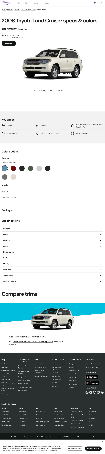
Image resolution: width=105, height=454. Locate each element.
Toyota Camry (5, 422)
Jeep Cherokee (59, 425)
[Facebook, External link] (90, 392)
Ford (37, 408)
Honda (21, 408)
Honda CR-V (23, 411)
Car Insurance (56, 379)
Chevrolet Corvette (77, 411)
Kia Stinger (92, 418)
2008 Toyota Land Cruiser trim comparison (33, 341)
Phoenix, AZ (72, 374)
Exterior (5, 158)
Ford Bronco (40, 415)
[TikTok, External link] (87, 392)
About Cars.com (16, 437)
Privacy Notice (18, 446)
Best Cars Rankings (24, 380)
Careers (52, 437)
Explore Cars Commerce (93, 364)
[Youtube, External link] (94, 392)
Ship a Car (55, 373)
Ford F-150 (39, 418)
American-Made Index (25, 387)
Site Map (54, 386)
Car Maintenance (57, 383)
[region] (52, 446)
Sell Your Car (39, 364)
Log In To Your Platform (93, 367)
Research (36, 3)
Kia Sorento (92, 415)
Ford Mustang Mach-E (43, 422)
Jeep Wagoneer (59, 418)
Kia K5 (90, 422)
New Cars (4, 367)
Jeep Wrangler (58, 411)
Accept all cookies (93, 448)
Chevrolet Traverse (77, 420)
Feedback (91, 437)
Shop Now (9, 43)
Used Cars (4, 364)
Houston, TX (72, 367)
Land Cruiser (25, 10)
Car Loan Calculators (58, 364)
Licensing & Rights (63, 437)
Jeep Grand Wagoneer (61, 422)
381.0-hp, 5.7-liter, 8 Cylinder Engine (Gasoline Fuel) (89, 125)
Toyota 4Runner (6, 425)
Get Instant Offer (40, 367)
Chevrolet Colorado (77, 427)
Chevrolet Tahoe (76, 424)
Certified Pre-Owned (8, 370)
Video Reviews (22, 390)
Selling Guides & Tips (41, 376)
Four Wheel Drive (81, 133)
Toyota (17, 10)
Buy (19, 3)
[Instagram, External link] (98, 392)
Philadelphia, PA (74, 381)
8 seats (43, 126)
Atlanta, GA (72, 377)
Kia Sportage (92, 411)
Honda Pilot (22, 422)
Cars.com (13, 448)
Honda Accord (23, 418)
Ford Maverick (40, 411)
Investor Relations (39, 437)
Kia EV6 (91, 425)
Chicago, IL (72, 364)
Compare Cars (22, 377)
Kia (90, 408)
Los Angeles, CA (74, 370)
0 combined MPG (13, 133)
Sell (26, 3)
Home (4, 10)
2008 (33, 10)
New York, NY (73, 384)
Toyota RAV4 (5, 411)
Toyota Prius (5, 415)
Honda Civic (22, 415)
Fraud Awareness (79, 437)
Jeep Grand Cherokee (61, 415)
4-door (9, 126)
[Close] (102, 441)
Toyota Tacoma (6, 418)
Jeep (55, 408)
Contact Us (27, 437)
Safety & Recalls (23, 384)
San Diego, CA (73, 387)
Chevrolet (74, 408)
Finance (46, 3)
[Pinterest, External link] (102, 392)
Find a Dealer (5, 379)
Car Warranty (56, 376)
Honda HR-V (23, 425)
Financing (4, 394)
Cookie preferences (75, 448)
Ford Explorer (40, 425)
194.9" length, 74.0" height (50, 133)
